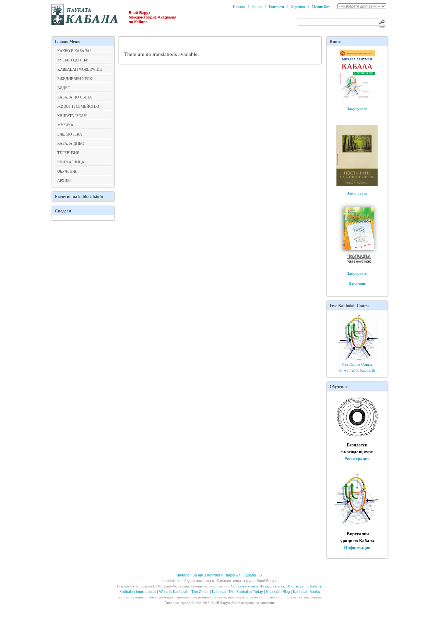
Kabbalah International (137, 592)
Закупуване (357, 109)
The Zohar (200, 592)
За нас (257, 6)
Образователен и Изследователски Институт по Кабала (276, 586)
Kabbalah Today (249, 592)
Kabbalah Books (306, 592)
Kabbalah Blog (278, 592)
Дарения (298, 6)
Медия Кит (321, 6)
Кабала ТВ (253, 575)
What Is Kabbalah (173, 592)
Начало (239, 6)
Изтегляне (357, 283)
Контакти (276, 6)
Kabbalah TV (222, 592)
